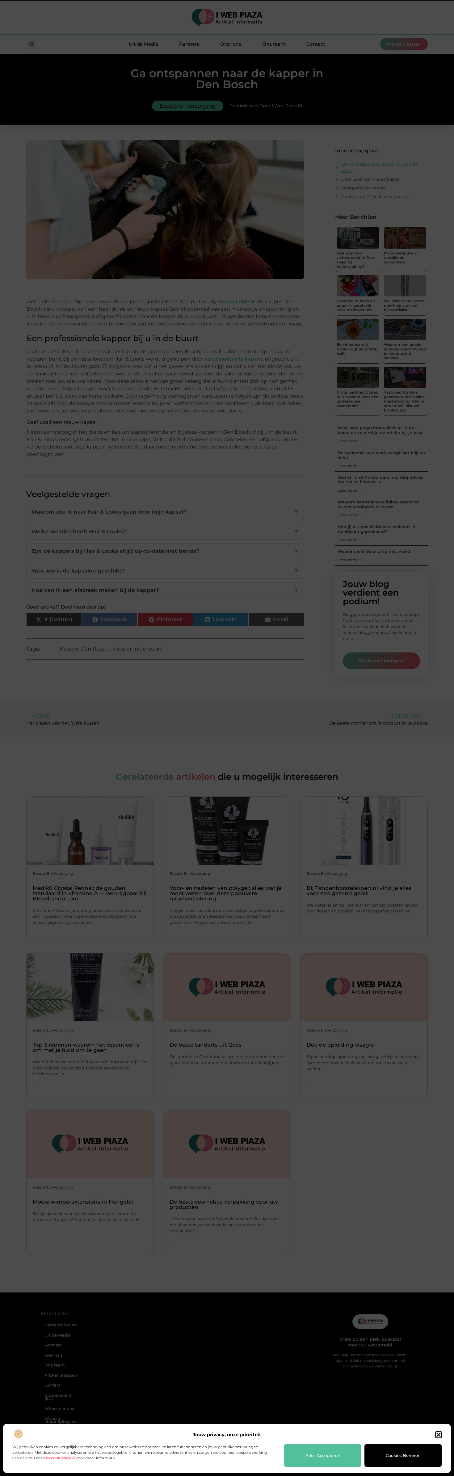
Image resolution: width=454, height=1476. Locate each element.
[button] (438, 1435)
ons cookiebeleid (59, 1458)
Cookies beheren (403, 1455)
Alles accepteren (322, 1455)
